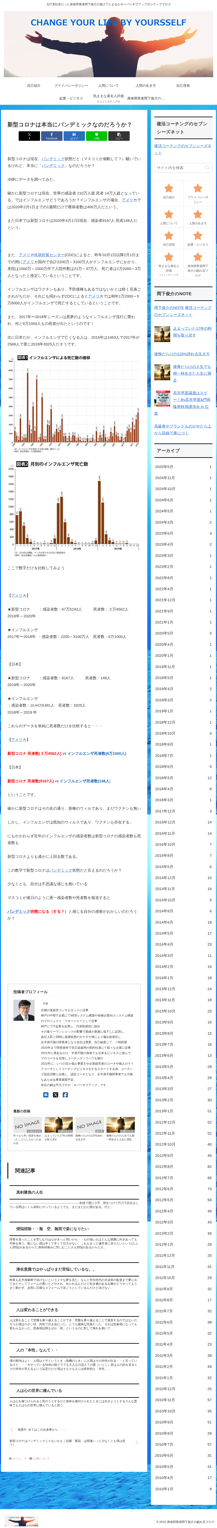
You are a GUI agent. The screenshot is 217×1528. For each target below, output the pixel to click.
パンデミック (53, 159)
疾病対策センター (49, 255)
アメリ (127, 200)
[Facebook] (65, 1095)
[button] (119, 136)
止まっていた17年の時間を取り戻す (59, 1137)
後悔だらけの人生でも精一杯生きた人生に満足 (120, 1137)
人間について (127, 1131)
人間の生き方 (34, 1131)
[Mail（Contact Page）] (46, 1095)
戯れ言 (99, 1131)
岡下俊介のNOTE (169, 308)
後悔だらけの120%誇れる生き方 (89, 1137)
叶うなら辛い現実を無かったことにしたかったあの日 (27, 1139)
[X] (55, 1095)
